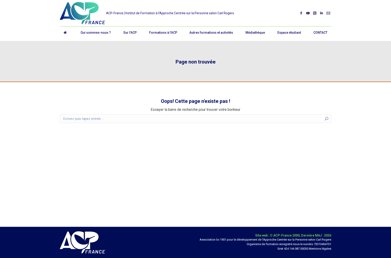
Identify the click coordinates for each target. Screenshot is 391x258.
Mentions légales (320, 248)
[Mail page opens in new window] (328, 13)
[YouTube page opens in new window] (308, 13)
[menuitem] (96, 33)
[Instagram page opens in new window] (315, 13)
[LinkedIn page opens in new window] (321, 13)
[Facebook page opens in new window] (301, 13)
